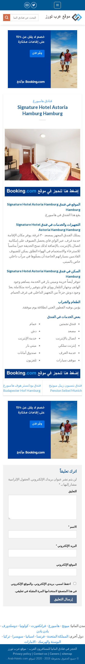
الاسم (72, 526)
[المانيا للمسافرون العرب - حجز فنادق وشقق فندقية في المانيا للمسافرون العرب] (63, 17)
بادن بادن (43, 631)
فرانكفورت (38, 626)
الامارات (29, 642)
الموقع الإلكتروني (66, 564)
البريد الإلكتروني (66, 545)
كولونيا (24, 626)
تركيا (7, 636)
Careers (54, 653)
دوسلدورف (9, 626)
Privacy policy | (23, 653)
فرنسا (41, 636)
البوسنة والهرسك (49, 642)
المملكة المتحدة (57, 636)
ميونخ (65, 626)
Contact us (40, 653)
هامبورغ (53, 626)
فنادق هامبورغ (42, 101)
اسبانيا (30, 636)
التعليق (72, 491)
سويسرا (17, 636)
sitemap (67, 653)
